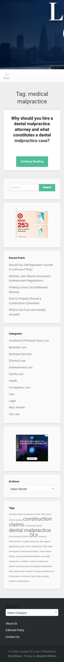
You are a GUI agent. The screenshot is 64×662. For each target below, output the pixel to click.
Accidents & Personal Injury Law (29, 340)
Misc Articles (17, 407)
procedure (45, 571)
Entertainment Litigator (19, 541)
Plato (11, 571)
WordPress (14, 656)
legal (48, 556)
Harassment (36, 546)
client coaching (15, 520)
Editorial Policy (15, 630)
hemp (50, 546)
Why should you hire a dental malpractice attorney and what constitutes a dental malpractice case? (32, 129)
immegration (14, 551)
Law (11, 394)
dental (39, 526)
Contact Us (12, 637)
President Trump (32, 571)
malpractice (14, 561)
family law (34, 541)
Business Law (17, 347)
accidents (13, 514)
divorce (26, 536)
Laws (42, 556)
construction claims (30, 522)
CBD (43, 514)
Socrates (15, 576)
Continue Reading (32, 161)
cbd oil (48, 514)
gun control (26, 546)
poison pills (19, 571)
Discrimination (15, 536)
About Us (11, 623)
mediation (24, 561)
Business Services (20, 354)
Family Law (16, 374)
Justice (19, 556)
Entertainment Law (21, 367)
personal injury (22, 566)
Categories (12, 606)
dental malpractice (30, 530)
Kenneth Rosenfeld (31, 556)
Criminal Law (17, 360)
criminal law (30, 526)
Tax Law (14, 414)
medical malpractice (39, 561)
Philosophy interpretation (41, 566)
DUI (34, 535)
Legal (12, 401)
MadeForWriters (46, 656)
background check (32, 514)
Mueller (12, 566)
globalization (14, 546)
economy (43, 536)
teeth (33, 576)
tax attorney (25, 576)
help (45, 546)
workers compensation (19, 581)
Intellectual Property (30, 551)
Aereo (20, 514)
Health (13, 380)
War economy (43, 576)
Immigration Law (19, 387)
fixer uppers (45, 541)
